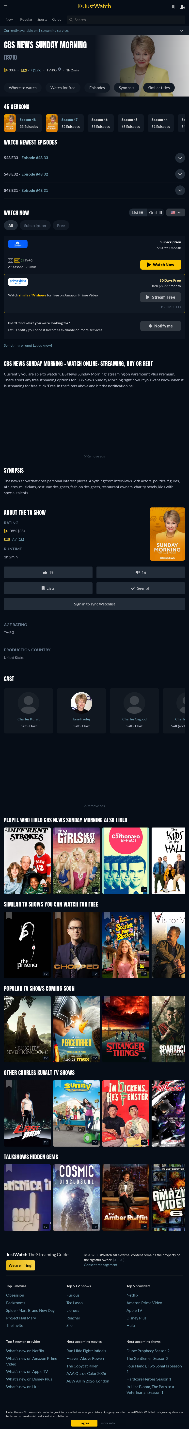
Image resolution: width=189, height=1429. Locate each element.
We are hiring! (20, 1265)
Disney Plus (136, 1317)
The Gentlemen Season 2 (147, 1358)
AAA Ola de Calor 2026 (86, 1373)
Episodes (97, 87)
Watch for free (62, 87)
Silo (69, 1325)
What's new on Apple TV (27, 1371)
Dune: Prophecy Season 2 (148, 1350)
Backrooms (15, 1302)
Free (61, 225)
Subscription (35, 225)
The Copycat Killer (82, 1366)
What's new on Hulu (23, 1386)
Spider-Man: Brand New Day (30, 1310)
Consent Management (100, 1265)
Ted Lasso (74, 1302)
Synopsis (126, 87)
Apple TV (134, 1310)
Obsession (15, 1295)
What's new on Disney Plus (29, 1379)
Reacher (73, 1317)
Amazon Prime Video (144, 1302)
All (10, 225)
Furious (72, 1295)
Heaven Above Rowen (85, 1358)
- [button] (26, 157)
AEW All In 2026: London (87, 1381)
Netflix (132, 1295)
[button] (103, 123)
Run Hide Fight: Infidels (86, 1350)
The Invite (14, 1325)
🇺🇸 (173, 212)
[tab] (94, 158)
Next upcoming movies (84, 1341)
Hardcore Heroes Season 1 (148, 1379)
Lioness (72, 1310)
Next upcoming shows (143, 1341)
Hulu (130, 1325)
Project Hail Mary (21, 1317)
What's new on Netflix (25, 1350)
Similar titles (159, 87)
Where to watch (23, 87)
